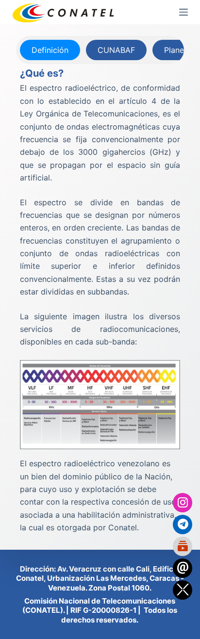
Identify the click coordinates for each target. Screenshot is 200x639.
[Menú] (183, 12)
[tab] (50, 50)
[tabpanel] (100, 300)
